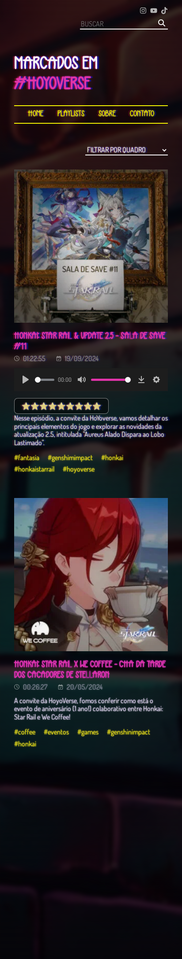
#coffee (24, 732)
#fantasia (26, 457)
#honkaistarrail (34, 469)
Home (35, 114)
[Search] (161, 23)
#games (88, 732)
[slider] (44, 380)
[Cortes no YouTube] (153, 11)
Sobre (107, 114)
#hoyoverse (79, 469)
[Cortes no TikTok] (164, 11)
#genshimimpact (70, 457)
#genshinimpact (128, 732)
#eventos (56, 732)
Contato (142, 114)
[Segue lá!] (143, 11)
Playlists (70, 114)
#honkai (112, 457)
